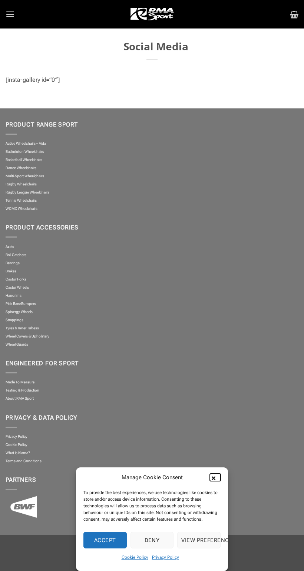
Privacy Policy (165, 557)
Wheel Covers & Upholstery (27, 336)
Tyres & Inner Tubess (22, 328)
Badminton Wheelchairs (25, 152)
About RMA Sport (20, 398)
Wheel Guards (17, 344)
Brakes (11, 271)
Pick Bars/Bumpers (21, 304)
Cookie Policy (135, 557)
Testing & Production (22, 390)
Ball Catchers (16, 255)
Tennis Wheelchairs (21, 200)
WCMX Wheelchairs (21, 208)
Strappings (14, 320)
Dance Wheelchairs (21, 168)
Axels (10, 247)
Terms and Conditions (24, 461)
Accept (105, 540)
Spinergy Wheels (19, 312)
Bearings (13, 263)
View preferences (201, 540)
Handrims (14, 295)
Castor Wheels (17, 287)
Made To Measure (20, 382)
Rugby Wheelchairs (21, 184)
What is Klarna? (18, 453)
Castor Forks (16, 279)
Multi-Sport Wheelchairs (25, 176)
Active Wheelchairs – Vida (26, 143)
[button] (217, 477)
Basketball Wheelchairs (24, 160)
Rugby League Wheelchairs (27, 192)
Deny (152, 540)
